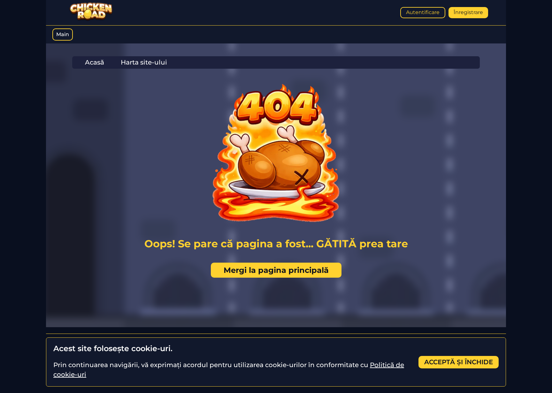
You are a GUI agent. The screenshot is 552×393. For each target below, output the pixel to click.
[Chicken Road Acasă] (91, 20)
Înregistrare (468, 12)
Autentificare (423, 12)
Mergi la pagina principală (276, 270)
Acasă (94, 62)
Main (62, 34)
